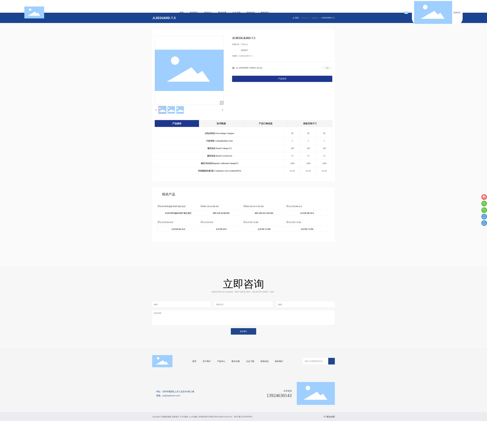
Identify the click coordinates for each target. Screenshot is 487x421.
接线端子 (315, 18)
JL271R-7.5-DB (264, 229)
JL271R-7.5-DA (307, 229)
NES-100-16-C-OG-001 (264, 213)
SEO (325, 416)
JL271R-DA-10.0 (178, 229)
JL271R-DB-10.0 (307, 213)
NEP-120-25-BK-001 (221, 213)
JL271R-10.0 (221, 229)
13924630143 (279, 395)
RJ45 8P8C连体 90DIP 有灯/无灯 (178, 213)
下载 (327, 68)
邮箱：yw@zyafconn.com (168, 395)
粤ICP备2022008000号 (243, 416)
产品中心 (304, 18)
